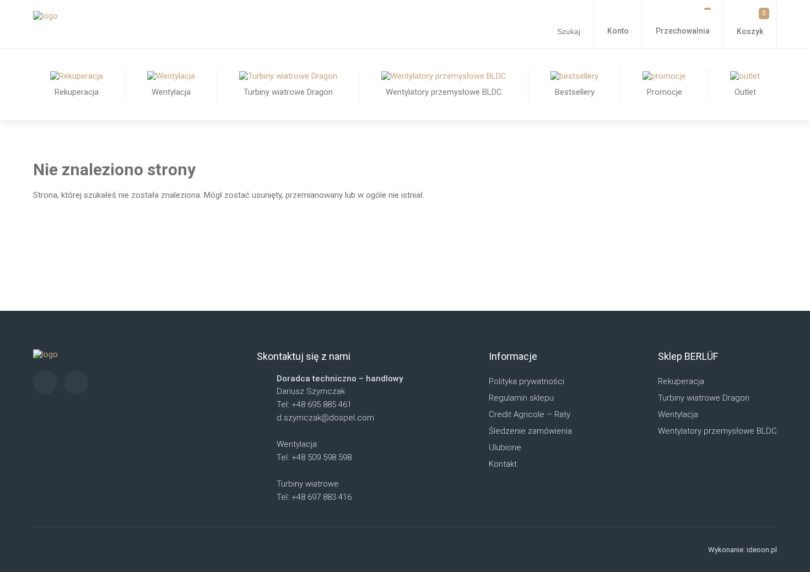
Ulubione (505, 447)
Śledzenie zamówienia (530, 431)
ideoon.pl (762, 550)
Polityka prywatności (526, 381)
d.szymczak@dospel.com (325, 418)
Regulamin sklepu (521, 398)
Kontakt (503, 464)
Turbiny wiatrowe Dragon (703, 398)
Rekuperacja (681, 381)
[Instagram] (45, 382)
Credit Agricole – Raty (529, 414)
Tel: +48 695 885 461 (314, 404)
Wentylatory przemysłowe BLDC (717, 431)
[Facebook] (76, 382)
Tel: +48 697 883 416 (314, 497)
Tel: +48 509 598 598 (314, 457)
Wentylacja (678, 414)
